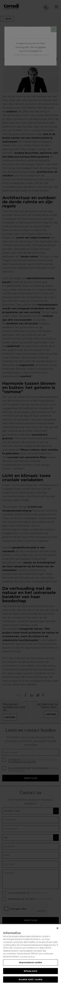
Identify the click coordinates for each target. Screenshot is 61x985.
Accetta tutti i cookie (30, 979)
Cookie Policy (27, 956)
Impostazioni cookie (30, 962)
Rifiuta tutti (30, 971)
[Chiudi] (57, 928)
